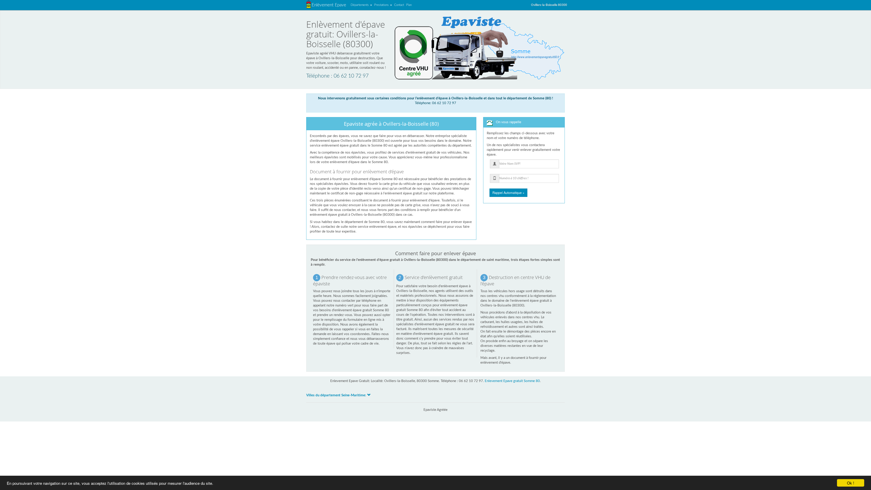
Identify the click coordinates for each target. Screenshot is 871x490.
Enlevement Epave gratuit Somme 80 (512, 381)
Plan (409, 5)
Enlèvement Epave (329, 5)
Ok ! (850, 483)
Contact (399, 5)
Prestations (382, 5)
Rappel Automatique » (508, 192)
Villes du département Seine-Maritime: (336, 395)
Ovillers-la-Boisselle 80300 (549, 5)
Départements (360, 5)
